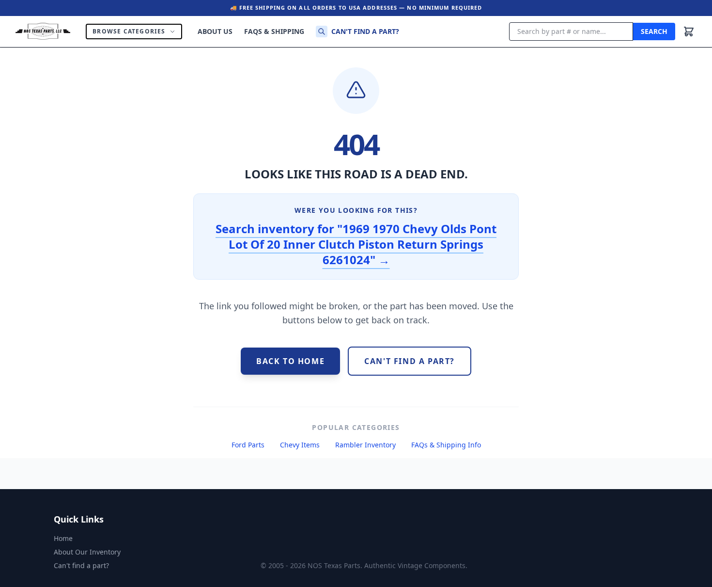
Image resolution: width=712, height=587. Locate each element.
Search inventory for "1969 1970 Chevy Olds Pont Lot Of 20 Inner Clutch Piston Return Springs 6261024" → (356, 244)
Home (63, 538)
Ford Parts (248, 444)
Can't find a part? (365, 31)
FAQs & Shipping (274, 31)
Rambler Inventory (365, 444)
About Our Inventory (87, 551)
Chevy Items (300, 444)
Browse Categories (129, 31)
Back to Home (290, 361)
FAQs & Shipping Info (446, 444)
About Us (215, 31)
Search (654, 31)
